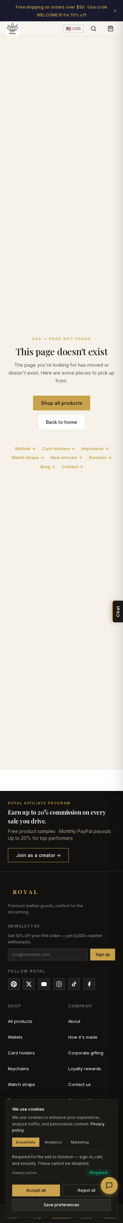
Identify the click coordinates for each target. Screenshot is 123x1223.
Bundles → (100, 457)
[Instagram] (59, 984)
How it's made (82, 1037)
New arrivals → (66, 457)
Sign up (102, 954)
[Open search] (93, 28)
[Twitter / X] (29, 984)
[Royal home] (12, 28)
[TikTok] (74, 984)
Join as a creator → (38, 855)
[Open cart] (110, 28)
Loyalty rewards (84, 1068)
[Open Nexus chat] (109, 1185)
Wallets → (25, 448)
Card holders (21, 1052)
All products (20, 1021)
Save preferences (61, 1204)
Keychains (18, 1068)
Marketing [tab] (80, 1142)
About (74, 1021)
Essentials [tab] (25, 1142)
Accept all (36, 1190)
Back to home (61, 422)
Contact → (72, 466)
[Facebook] (89, 984)
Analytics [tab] (53, 1142)
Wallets (15, 1037)
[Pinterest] (14, 984)
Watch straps (21, 1084)
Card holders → (58, 448)
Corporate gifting (85, 1052)
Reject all (86, 1190)
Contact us (79, 1084)
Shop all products (61, 403)
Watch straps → (27, 457)
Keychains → (95, 448)
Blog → (47, 466)
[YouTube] (44, 984)
